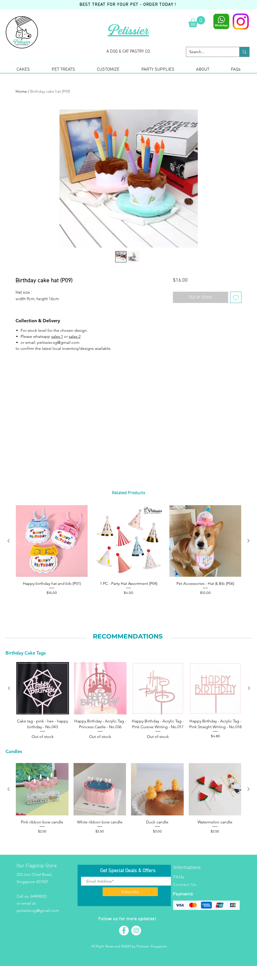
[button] (196, 21)
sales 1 (57, 336)
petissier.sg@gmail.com (38, 910)
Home (21, 91)
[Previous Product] (9, 541)
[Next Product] (248, 541)
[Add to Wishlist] (235, 297)
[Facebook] (124, 930)
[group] (128, 553)
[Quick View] (52, 541)
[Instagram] (240, 21)
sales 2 (75, 336)
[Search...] (244, 52)
